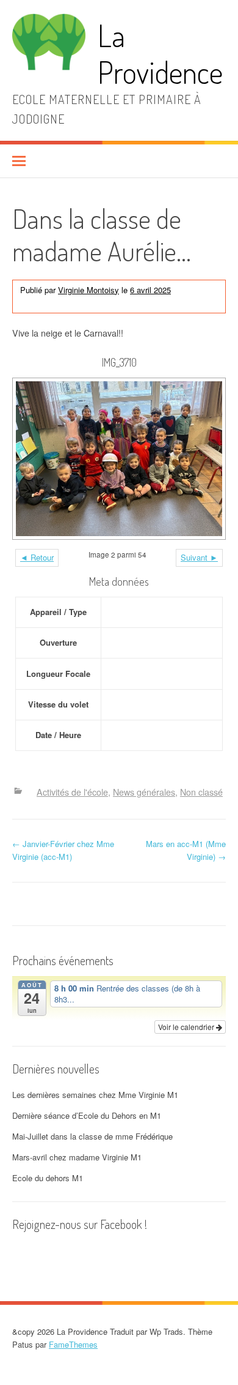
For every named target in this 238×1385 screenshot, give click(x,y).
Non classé (172, 302)
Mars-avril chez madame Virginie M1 (77, 1157)
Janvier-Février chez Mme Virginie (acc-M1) (63, 850)
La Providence (160, 53)
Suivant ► (199, 557)
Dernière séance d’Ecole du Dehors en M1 (86, 1115)
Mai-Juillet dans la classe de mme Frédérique (92, 1136)
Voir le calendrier (187, 1026)
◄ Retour (37, 557)
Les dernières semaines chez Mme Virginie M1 (95, 1094)
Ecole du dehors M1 (47, 1178)
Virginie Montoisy (88, 290)
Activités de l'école (53, 302)
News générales (120, 302)
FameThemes (73, 1344)
